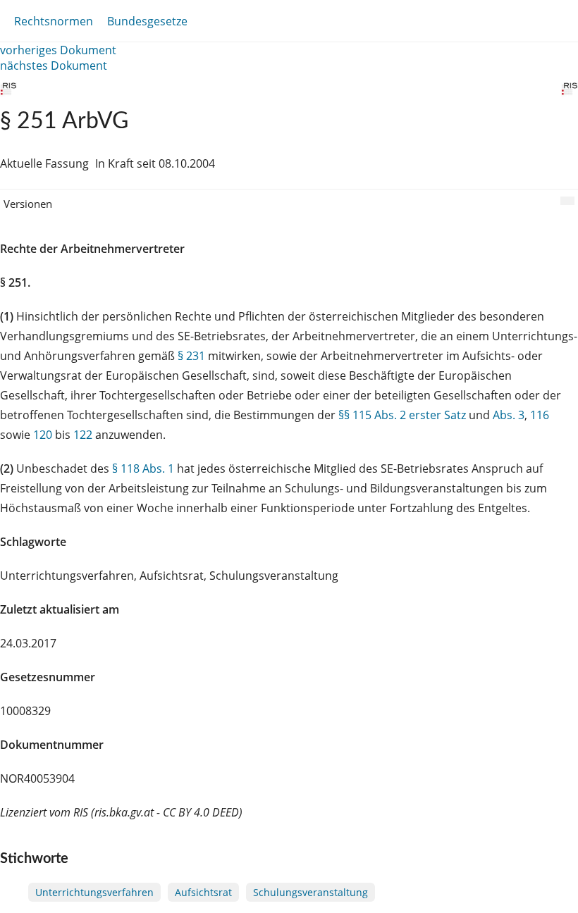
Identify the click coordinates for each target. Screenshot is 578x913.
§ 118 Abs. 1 (143, 468)
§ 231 (191, 356)
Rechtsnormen (53, 21)
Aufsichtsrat (203, 892)
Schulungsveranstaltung (310, 892)
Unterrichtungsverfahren (94, 892)
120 (42, 434)
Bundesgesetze (147, 21)
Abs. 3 (508, 415)
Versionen (28, 204)
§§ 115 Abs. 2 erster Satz (402, 415)
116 (539, 415)
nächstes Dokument (53, 65)
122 (82, 434)
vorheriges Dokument (58, 50)
